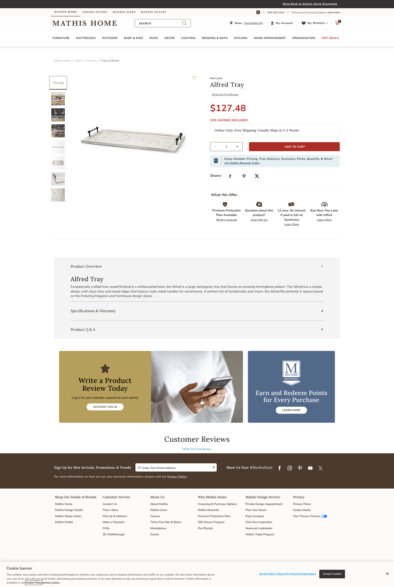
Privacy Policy (177, 477)
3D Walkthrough (114, 534)
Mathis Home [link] (65, 12)
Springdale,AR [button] (253, 23)
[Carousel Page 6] (58, 163)
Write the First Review (225, 94)
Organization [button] (303, 38)
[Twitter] (320, 468)
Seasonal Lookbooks (258, 528)
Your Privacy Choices (306, 516)
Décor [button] (169, 38)
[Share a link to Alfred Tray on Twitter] (257, 176)
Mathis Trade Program (259, 534)
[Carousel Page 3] (58, 115)
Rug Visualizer (254, 516)
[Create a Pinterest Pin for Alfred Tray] (244, 177)
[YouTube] (310, 468)
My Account (284, 23)
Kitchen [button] (240, 38)
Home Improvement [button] (270, 38)
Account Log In (105, 407)
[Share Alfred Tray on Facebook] (230, 177)
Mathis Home (63, 504)
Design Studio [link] (95, 12)
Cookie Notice (302, 510)
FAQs (106, 528)
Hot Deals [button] (330, 38)
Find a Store (110, 510)
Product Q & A (83, 329)
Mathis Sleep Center (68, 516)
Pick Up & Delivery (115, 516)
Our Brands (205, 528)
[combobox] (160, 23)
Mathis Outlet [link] (153, 12)
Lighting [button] (188, 38)
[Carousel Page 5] (58, 147)
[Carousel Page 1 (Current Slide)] (58, 83)
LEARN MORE (291, 410)
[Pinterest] (300, 468)
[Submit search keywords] (184, 23)
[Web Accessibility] (258, 12)
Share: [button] (216, 175)
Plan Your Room (255, 510)
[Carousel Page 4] (58, 131)
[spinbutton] (226, 146)
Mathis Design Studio (69, 510)
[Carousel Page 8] (58, 195)
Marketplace (158, 528)
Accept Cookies (332, 574)
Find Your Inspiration (258, 522)
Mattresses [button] (86, 38)
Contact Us (110, 504)
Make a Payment (113, 522)
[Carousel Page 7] (58, 179)
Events (154, 534)
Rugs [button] (154, 38)
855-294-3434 (276, 12)
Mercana (216, 78)
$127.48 (228, 108)
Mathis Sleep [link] (124, 12)
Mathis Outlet (64, 522)
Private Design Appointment (264, 504)
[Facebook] (279, 468)
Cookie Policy (33, 583)
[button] (282, 23)
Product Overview (86, 266)
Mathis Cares (158, 510)
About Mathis (159, 504)
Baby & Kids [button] (133, 38)
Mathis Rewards (208, 510)
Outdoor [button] (110, 38)
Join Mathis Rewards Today (242, 163)
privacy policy (51, 583)
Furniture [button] (61, 38)
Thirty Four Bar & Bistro (165, 522)
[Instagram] (290, 468)
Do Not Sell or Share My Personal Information (287, 574)
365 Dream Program (211, 522)
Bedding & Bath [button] (215, 38)
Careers (155, 516)
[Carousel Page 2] (58, 99)
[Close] (387, 573)
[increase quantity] (239, 146)
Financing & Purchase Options (217, 504)
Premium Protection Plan (214, 516)
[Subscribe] (213, 467)
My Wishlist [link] (316, 23)
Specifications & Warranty (93, 310)
